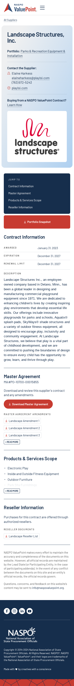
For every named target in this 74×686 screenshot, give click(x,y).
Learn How (14, 105)
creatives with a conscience (36, 669)
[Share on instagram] (14, 611)
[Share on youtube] (30, 611)
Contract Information (21, 186)
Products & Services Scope (24, 200)
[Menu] (42, 8)
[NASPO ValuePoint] (20, 7)
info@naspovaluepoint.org (48, 587)
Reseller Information (20, 207)
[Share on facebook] (7, 611)
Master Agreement (19, 193)
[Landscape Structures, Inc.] (37, 136)
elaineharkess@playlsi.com (31, 78)
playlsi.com (20, 88)
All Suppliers (10, 19)
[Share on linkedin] (22, 611)
